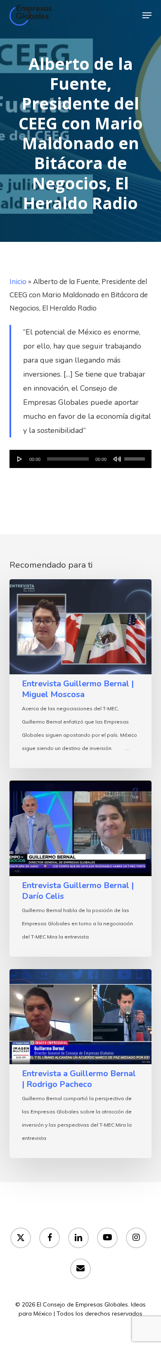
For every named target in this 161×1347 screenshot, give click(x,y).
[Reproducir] (20, 459)
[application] (80, 459)
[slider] (135, 456)
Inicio (17, 281)
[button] (147, 15)
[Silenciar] (117, 459)
